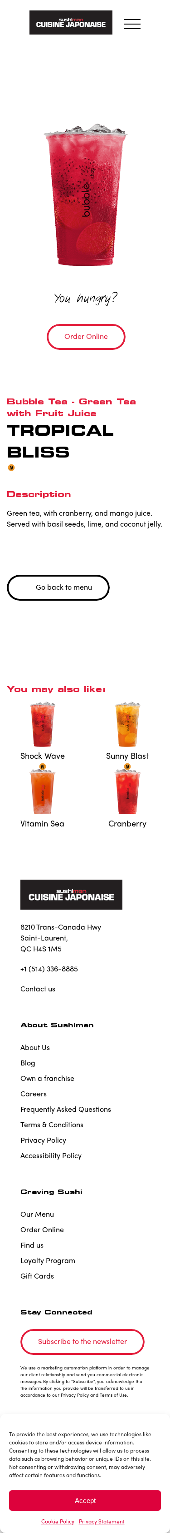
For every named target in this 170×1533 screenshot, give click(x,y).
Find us (32, 1244)
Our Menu (37, 1214)
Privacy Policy (43, 1140)
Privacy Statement (102, 1521)
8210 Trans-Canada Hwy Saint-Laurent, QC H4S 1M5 (60, 937)
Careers (33, 1093)
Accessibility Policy (51, 1155)
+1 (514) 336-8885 (49, 968)
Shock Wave (42, 756)
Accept (85, 1500)
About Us (35, 1047)
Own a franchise (47, 1078)
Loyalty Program (47, 1260)
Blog (27, 1062)
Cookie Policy (57, 1521)
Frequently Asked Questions (65, 1109)
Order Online (42, 1229)
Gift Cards (37, 1275)
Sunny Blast (127, 756)
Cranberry (127, 823)
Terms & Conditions (51, 1124)
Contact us (37, 988)
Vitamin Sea (42, 823)
